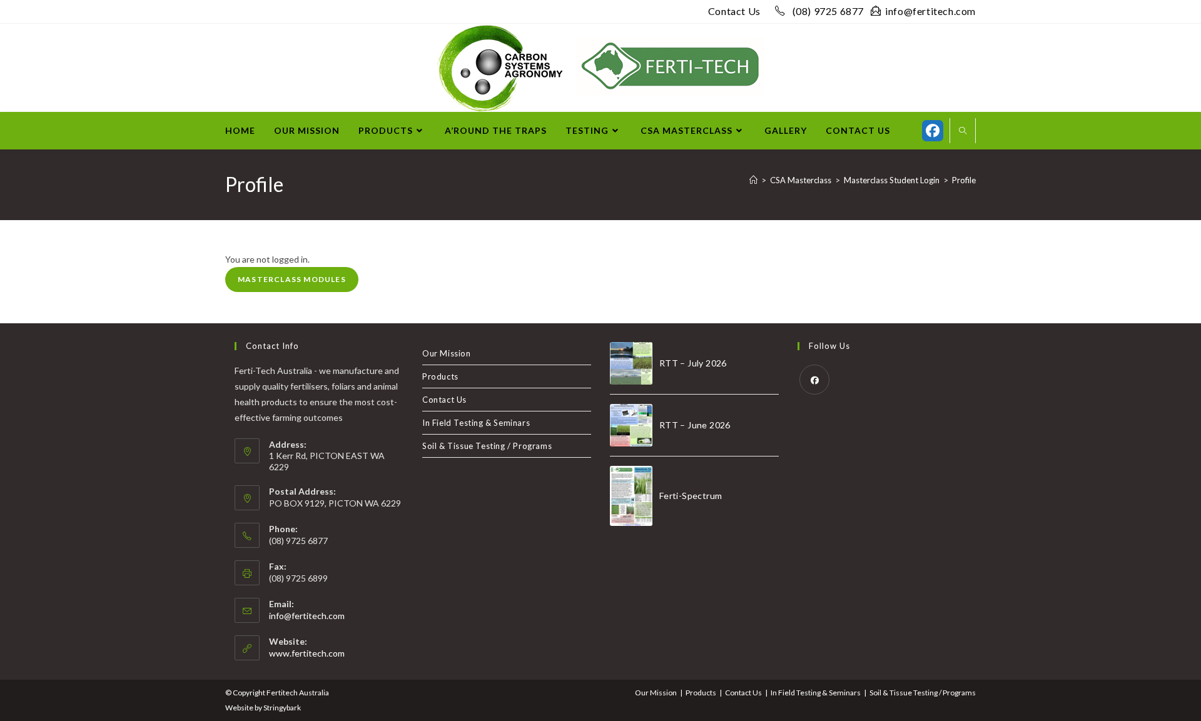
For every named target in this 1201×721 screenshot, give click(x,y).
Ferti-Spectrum (690, 495)
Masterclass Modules (292, 279)
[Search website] (962, 131)
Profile (964, 180)
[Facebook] (814, 380)
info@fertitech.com (930, 11)
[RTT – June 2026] (631, 425)
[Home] (753, 180)
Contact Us (734, 11)
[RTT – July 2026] (631, 363)
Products (440, 376)
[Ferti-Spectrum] (631, 496)
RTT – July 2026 (693, 363)
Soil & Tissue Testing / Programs (487, 446)
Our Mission (446, 353)
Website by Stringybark (263, 707)
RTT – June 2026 (695, 425)
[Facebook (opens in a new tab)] (932, 130)
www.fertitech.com (307, 653)
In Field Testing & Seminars (476, 423)
